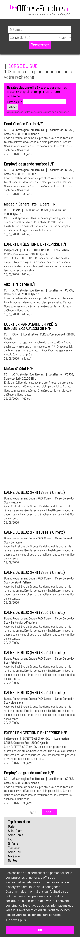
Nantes (12, 860)
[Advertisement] (40, 445)
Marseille (14, 856)
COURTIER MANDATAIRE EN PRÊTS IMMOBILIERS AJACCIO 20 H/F (30, 326)
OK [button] (40, 930)
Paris (11, 826)
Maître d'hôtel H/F (18, 368)
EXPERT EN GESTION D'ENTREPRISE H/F (35, 244)
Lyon (11, 839)
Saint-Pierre (15, 831)
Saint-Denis (15, 835)
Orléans (13, 843)
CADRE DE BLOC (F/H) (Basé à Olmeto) (34, 492)
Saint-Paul (14, 852)
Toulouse (14, 848)
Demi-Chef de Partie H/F (23, 123)
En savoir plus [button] (16, 920)
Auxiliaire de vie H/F (20, 284)
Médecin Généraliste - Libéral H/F (30, 204)
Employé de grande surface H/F (29, 164)
